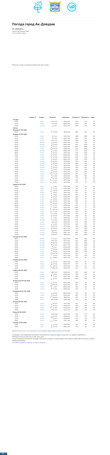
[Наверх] (107, 452)
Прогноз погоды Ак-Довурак (36, 342)
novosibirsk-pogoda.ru (19, 342)
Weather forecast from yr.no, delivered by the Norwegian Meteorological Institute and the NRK (41, 331)
